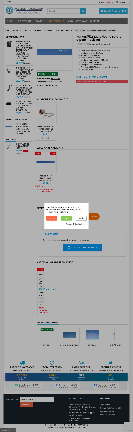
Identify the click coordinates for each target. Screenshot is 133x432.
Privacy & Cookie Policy (76, 224)
